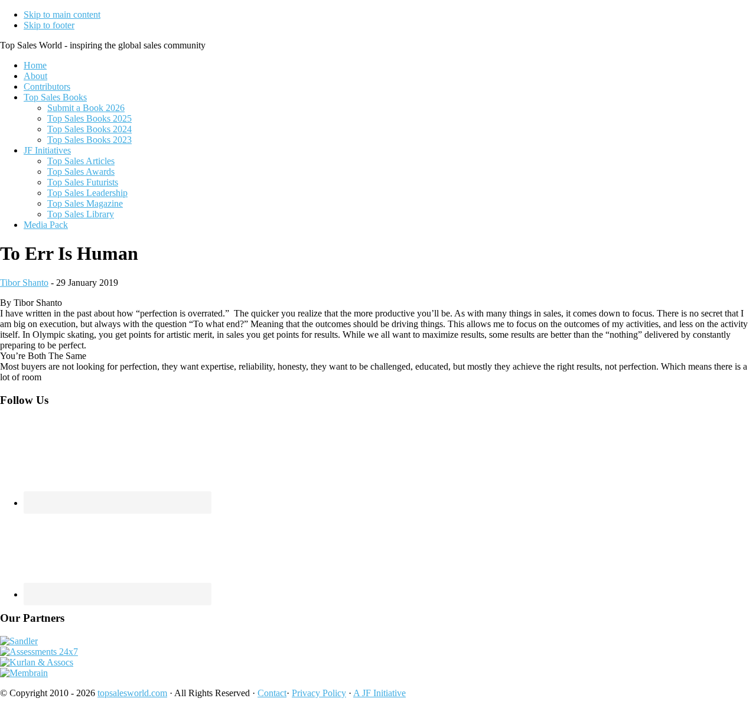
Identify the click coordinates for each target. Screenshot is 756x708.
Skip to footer (49, 25)
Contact (272, 693)
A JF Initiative (379, 693)
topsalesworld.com (132, 693)
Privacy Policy (319, 693)
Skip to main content (62, 14)
